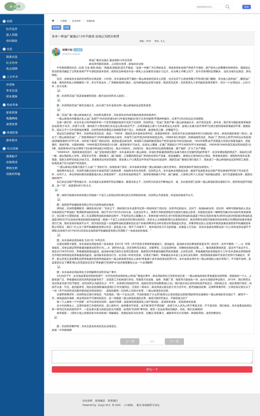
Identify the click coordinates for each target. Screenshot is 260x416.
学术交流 (12, 90)
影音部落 (12, 112)
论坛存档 (87, 400)
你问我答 (12, 41)
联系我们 (113, 400)
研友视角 (12, 96)
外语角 (10, 84)
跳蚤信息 (12, 57)
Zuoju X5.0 (104, 405)
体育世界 (12, 124)
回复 (66, 27)
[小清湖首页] (53, 20)
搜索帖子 (12, 156)
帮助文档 (12, 168)
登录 (246, 6)
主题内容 (90, 20)
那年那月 (12, 140)
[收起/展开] (4, 21)
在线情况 (12, 162)
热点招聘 (12, 68)
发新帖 (56, 27)
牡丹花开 (12, 29)
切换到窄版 (13, 174)
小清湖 (63, 20)
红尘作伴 (76, 20)
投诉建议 (100, 400)
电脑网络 (12, 118)
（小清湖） (128, 405)
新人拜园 (12, 35)
